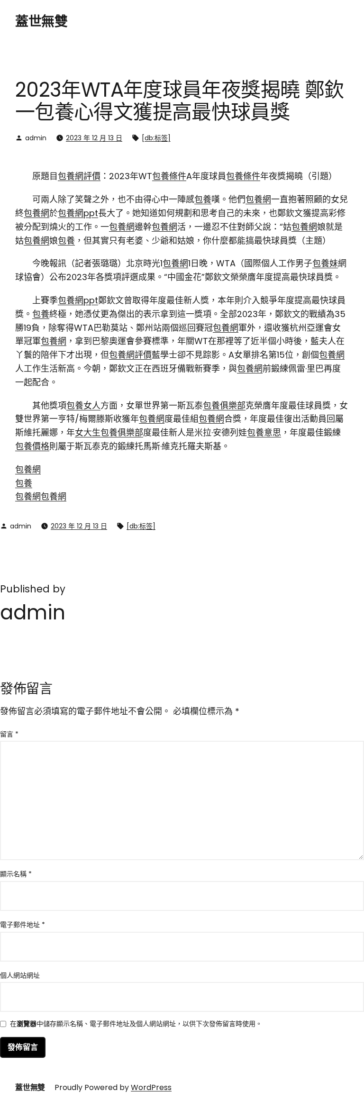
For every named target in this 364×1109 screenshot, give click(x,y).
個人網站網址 (20, 975)
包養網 (258, 199)
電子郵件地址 (22, 924)
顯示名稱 (16, 874)
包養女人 (83, 405)
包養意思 (264, 432)
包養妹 (325, 263)
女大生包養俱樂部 (109, 432)
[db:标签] (156, 138)
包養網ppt (78, 213)
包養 (202, 199)
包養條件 (169, 176)
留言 (9, 734)
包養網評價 (79, 176)
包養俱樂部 (224, 405)
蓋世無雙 (41, 21)
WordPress (151, 1087)
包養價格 (32, 446)
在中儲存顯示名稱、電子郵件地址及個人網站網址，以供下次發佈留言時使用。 (136, 1024)
